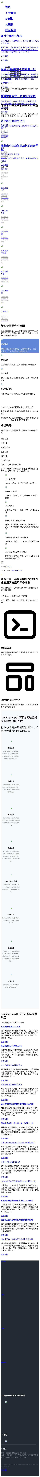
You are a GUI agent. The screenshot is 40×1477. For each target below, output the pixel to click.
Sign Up (9, 82)
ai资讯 (9, 18)
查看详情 (4, 1042)
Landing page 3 (15, 73)
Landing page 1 (15, 69)
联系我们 (10, 30)
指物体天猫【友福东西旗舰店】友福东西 (17, 1239)
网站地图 (4, 1470)
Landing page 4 (15, 75)
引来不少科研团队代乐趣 (10, 1162)
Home (7, 67)
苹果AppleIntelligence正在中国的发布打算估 (18, 1143)
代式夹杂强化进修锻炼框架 (11, 1085)
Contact (8, 79)
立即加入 (4, 95)
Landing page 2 (15, 71)
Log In (3, 82)
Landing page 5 (15, 77)
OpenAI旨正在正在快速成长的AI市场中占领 (18, 1181)
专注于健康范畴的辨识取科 (11, 1065)
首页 (8, 7)
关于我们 (10, 12)
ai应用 (9, 24)
